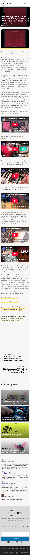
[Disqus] (15, 479)
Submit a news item (22, 552)
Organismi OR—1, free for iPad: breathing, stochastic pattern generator (14, 435)
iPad (18, 318)
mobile (14, 320)
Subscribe (15, 539)
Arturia (10, 316)
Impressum (5, 552)
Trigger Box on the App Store (10, 302)
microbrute (4, 320)
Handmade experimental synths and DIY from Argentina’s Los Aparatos (13, 451)
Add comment (5, 25)
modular (19, 320)
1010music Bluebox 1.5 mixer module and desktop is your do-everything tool (14, 418)
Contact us (12, 552)
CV (8, 318)
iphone (21, 318)
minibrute (9, 320)
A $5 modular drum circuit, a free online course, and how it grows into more (15, 402)
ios (16, 318)
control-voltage (16, 316)
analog (5, 316)
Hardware (12, 318)
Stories (3, 13)
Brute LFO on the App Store (9, 298)
